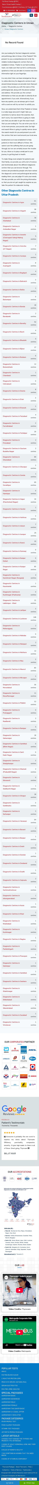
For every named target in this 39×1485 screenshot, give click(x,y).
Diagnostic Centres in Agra (13, 202)
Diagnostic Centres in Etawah (14, 408)
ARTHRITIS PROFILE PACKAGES (12, 1432)
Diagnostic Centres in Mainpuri (15, 644)
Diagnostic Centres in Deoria (14, 391)
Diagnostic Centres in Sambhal (15, 973)
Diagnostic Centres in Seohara (14, 981)
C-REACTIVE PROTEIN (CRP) (11, 1379)
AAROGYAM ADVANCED (11, 1399)
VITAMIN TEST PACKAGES (10, 1429)
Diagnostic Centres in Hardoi (14, 509)
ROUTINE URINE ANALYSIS (11, 1389)
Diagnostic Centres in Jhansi (14, 543)
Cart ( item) (22, 10)
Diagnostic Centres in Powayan (15, 956)
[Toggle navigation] (31, 15)
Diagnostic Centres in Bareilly (14, 323)
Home (4, 26)
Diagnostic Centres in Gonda (14, 475)
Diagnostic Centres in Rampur (14, 728)
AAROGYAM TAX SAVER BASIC (13, 1409)
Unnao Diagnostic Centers (14, 29)
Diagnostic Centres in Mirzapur (15, 678)
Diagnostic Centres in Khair (13, 914)
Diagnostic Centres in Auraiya (14, 256)
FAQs (29, 1467)
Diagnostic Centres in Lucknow (15, 619)
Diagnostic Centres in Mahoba (14, 635)
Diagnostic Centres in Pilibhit (14, 703)
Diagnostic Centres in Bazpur (14, 838)
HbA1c (4, 1371)
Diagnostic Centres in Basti (13, 332)
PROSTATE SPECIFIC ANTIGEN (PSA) (14, 1382)
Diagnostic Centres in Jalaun (14, 526)
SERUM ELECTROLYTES (10, 1386)
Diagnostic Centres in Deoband (15, 863)
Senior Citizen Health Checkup (11, 4)
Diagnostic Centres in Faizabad (15, 416)
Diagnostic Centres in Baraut (14, 829)
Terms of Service (16, 1470)
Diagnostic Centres (15, 26)
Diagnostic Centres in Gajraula (15, 880)
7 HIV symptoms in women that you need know (18, 1454)
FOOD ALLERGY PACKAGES (11, 1425)
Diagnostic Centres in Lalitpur (14, 610)
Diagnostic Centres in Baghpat (15, 273)
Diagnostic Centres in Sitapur (14, 796)
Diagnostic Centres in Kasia (13, 905)
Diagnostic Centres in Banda (14, 306)
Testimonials (27, 1470)
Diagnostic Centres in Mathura (15, 652)
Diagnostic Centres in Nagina (14, 939)
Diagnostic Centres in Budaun (14, 357)
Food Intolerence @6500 (9, 7)
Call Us (10, 1483)
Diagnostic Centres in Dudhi (14, 872)
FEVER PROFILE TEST (9, 1422)
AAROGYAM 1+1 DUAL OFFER (13, 1412)
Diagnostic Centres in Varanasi (15, 821)
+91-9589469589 (9, 10)
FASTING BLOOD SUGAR (10, 1375)
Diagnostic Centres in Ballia (14, 290)
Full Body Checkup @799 (10, 1)
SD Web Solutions (20, 1476)
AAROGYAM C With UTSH (11, 1415)
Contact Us (5, 1470)
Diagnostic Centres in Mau (13, 661)
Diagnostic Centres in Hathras (14, 517)
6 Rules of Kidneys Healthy (12, 1450)
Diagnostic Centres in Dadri (13, 846)
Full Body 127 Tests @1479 (27, 7)
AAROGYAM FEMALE (9, 1405)
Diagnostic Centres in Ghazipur (15, 467)
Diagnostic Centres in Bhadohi (14, 340)
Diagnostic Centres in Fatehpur (15, 433)
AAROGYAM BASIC (9, 1396)
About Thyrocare (21, 1467)
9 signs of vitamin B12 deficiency (14, 1459)
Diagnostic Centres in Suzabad (15, 1015)
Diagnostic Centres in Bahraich (15, 281)
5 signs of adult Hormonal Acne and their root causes (18, 1445)
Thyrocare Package (8, 1467)
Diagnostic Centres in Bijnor (14, 349)
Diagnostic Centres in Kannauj (14, 551)
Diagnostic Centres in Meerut (14, 669)
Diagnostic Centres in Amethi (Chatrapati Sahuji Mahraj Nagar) (14, 238)
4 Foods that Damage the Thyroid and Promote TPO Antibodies (17, 1440)
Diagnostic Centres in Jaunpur (14, 534)
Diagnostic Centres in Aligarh (14, 211)
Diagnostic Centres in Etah (13, 399)
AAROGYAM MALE (8, 1402)
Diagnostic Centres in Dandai (14, 855)
